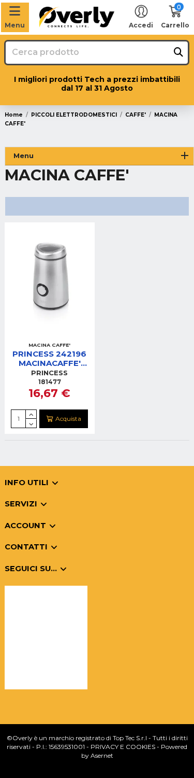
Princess (49, 373)
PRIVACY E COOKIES (123, 747)
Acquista (68, 418)
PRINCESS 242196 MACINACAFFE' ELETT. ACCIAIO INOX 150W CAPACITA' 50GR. (49, 358)
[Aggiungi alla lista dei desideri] (37, 334)
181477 (49, 382)
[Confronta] (49, 334)
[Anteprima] (62, 334)
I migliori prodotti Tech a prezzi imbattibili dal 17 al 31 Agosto (97, 84)
